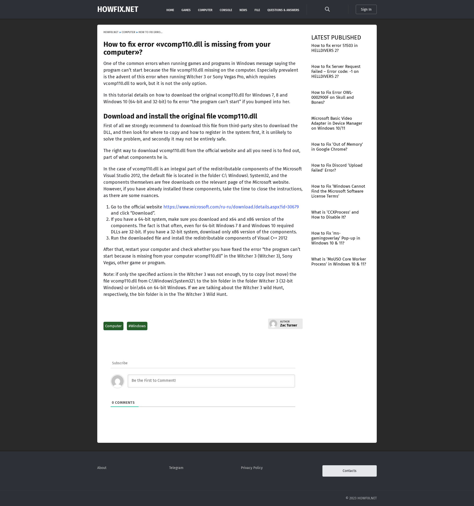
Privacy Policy (252, 468)
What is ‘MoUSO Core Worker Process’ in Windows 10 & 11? (338, 262)
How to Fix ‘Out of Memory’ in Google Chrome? (337, 147)
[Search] (327, 10)
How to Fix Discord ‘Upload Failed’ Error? (336, 168)
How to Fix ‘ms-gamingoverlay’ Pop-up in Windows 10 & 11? (335, 238)
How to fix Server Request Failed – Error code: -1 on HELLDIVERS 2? (335, 71)
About (101, 468)
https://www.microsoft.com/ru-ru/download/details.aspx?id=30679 (231, 207)
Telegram (176, 468)
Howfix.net (117, 9)
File (257, 9)
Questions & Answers (283, 9)
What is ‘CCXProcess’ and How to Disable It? (335, 215)
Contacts (349, 471)
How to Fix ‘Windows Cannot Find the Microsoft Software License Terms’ (338, 191)
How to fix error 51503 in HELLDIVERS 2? (334, 48)
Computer (205, 9)
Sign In (366, 9)
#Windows (137, 326)
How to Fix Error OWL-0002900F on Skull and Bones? (332, 97)
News (243, 9)
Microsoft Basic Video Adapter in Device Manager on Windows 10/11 (336, 123)
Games (186, 9)
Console (226, 9)
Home (170, 9)
